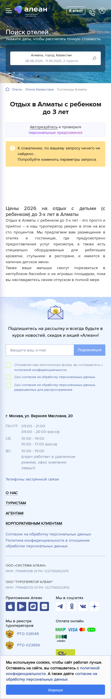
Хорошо (55, 690)
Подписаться (90, 350)
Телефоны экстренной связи (32, 479)
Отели (17, 89)
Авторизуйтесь (43, 127)
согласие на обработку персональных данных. (59, 377)
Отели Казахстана (39, 89)
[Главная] (7, 89)
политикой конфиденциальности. (40, 370)
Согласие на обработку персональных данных (48, 534)
